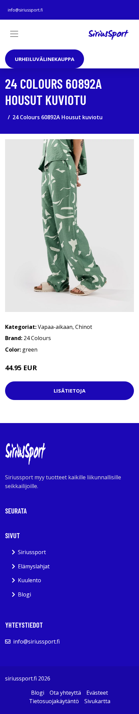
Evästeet (97, 692)
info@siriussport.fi (25, 10)
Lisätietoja (69, 390)
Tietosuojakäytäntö (54, 701)
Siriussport (32, 552)
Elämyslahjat (34, 566)
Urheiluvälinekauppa (44, 59)
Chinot (83, 327)
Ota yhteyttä (65, 692)
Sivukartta (97, 701)
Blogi (24, 594)
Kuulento (29, 580)
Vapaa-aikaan (55, 327)
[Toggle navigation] (14, 33)
